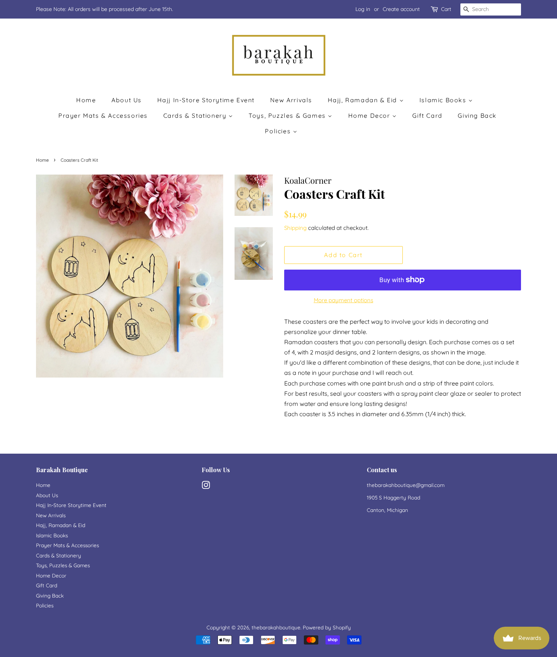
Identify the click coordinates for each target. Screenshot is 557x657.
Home (86, 100)
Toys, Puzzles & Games (288, 115)
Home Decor (370, 115)
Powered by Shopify (327, 627)
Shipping (295, 227)
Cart (446, 9)
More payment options (343, 300)
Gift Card (427, 115)
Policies (279, 131)
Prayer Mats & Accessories (103, 115)
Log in (362, 9)
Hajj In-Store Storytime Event (206, 100)
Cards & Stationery (195, 115)
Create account (401, 9)
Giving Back (477, 115)
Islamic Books (443, 100)
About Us (126, 100)
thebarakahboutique (276, 627)
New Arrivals (291, 100)
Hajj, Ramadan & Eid (363, 100)
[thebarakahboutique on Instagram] (206, 486)
